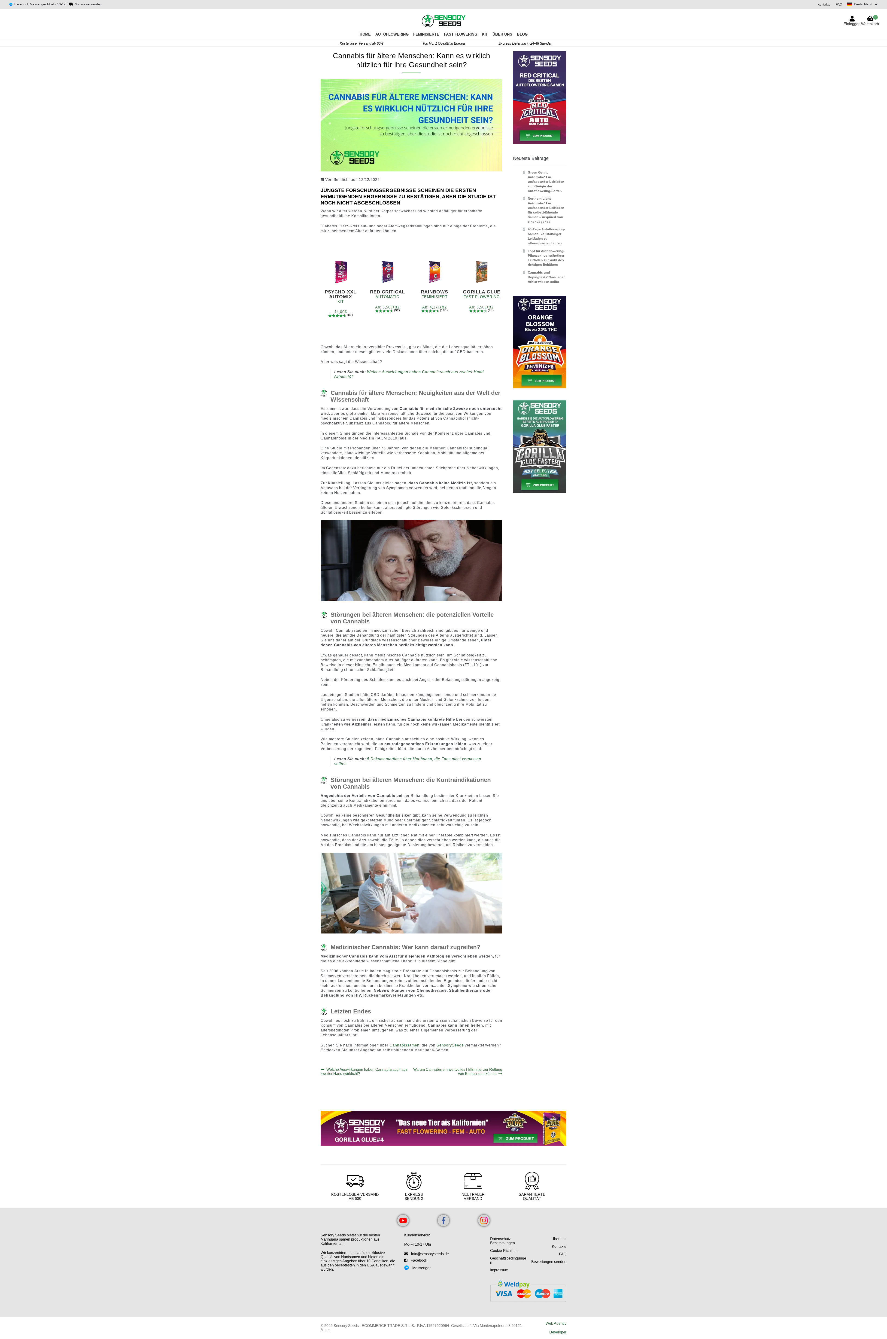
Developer (557, 1332)
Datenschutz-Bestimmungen (502, 1241)
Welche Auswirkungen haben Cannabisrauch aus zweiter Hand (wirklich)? (364, 1072)
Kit (485, 34)
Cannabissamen (404, 1045)
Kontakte (823, 4)
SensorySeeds (450, 1045)
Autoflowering (392, 34)
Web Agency (556, 1323)
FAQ (839, 4)
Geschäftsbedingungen (508, 1260)
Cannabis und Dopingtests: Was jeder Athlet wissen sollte (546, 277)
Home (365, 34)
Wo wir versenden (88, 4)
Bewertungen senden (548, 1262)
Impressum (499, 1270)
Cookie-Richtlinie (504, 1251)
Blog (522, 34)
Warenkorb (870, 20)
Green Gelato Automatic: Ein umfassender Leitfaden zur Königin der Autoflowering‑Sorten (546, 181)
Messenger (421, 1268)
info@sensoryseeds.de (430, 1254)
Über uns (502, 34)
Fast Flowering (460, 34)
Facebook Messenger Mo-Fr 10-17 (40, 4)
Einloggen (852, 24)
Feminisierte (426, 34)
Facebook (419, 1260)
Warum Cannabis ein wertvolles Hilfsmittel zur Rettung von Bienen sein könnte (457, 1072)
